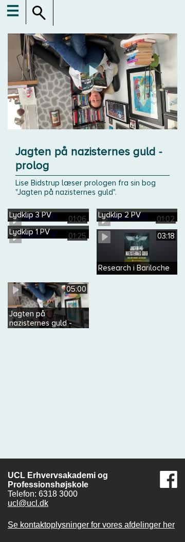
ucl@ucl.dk (28, 503)
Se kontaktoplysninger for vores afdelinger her (91, 524)
